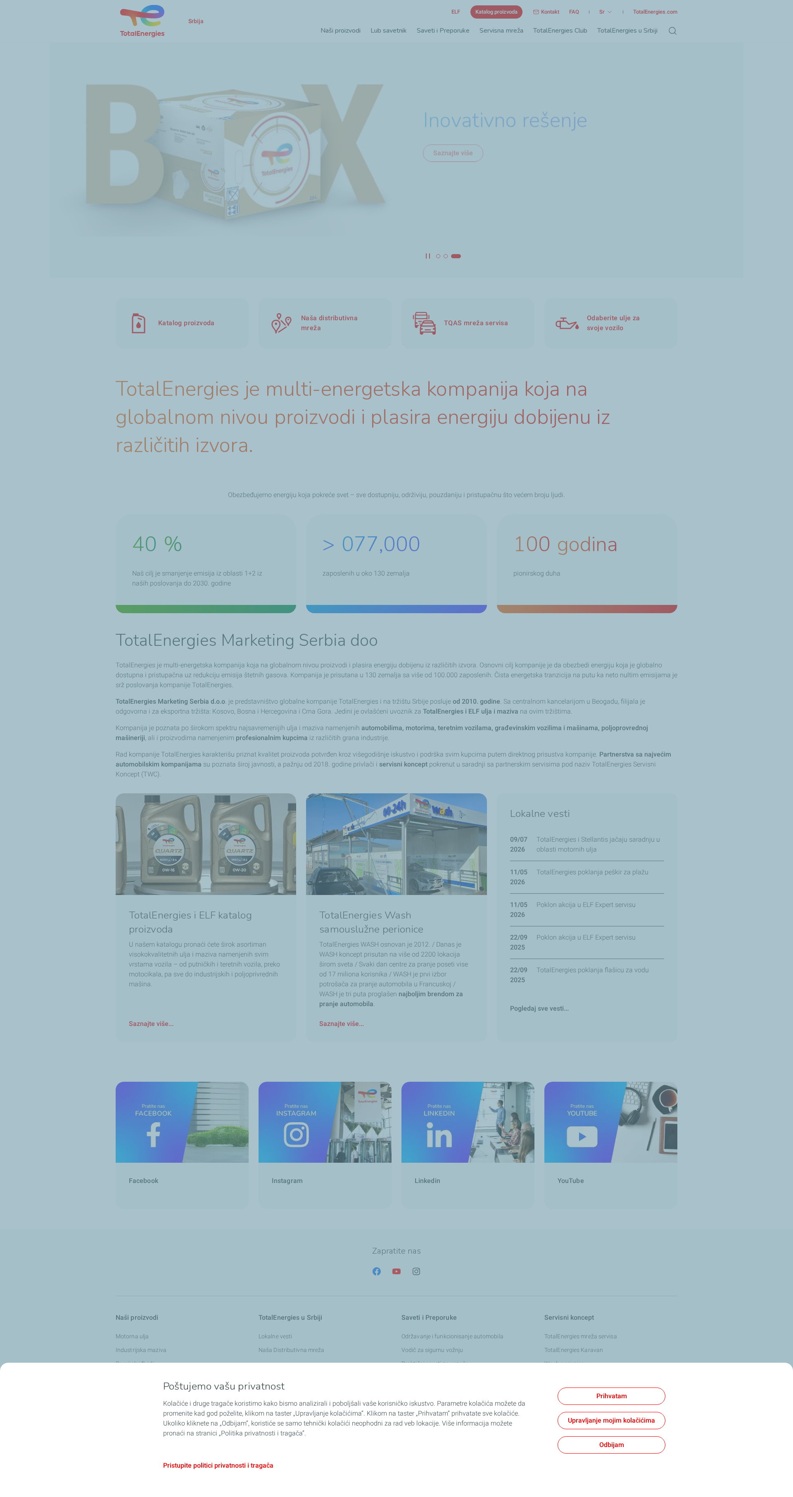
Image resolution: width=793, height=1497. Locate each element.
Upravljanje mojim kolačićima (611, 1420)
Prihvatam (611, 1396)
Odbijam (611, 1445)
